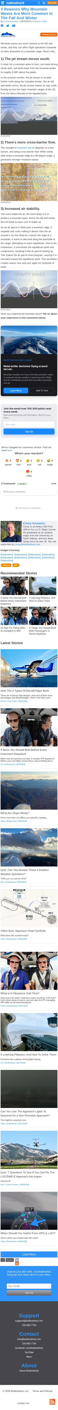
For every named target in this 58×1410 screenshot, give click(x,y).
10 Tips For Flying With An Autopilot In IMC (13, 629)
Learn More (16, 390)
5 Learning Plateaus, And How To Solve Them (42, 599)
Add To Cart (42, 390)
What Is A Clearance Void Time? (20, 993)
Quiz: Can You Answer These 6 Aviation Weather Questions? (25, 872)
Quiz (2, 882)
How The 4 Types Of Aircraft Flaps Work (25, 690)
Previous (37, 21)
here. (10, 450)
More (29, 1356)
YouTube (29, 1352)
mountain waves (25, 147)
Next (45, 21)
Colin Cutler (12, 701)
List (2, 764)
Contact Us (23, 1403)
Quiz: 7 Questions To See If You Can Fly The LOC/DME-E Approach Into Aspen (28, 1174)
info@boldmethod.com (29, 1339)
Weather (9, 1260)
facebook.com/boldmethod (29, 1347)
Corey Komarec (11, 21)
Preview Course (49, 35)
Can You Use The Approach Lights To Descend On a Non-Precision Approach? (25, 1113)
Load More (29, 1254)
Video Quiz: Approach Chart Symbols (23, 930)
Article (3, 701)
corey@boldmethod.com (27, 544)
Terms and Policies (43, 1391)
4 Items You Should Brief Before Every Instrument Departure (13, 600)
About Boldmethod (29, 1370)
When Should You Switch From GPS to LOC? (28, 1233)
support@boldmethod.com (29, 1320)
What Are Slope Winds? (15, 813)
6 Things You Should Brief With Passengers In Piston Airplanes (42, 630)
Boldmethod (5, 136)
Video (3, 821)
